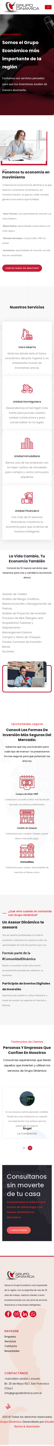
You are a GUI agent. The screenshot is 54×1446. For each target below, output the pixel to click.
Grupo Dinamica (10, 1422)
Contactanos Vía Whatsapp (22, 268)
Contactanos (18, 1230)
